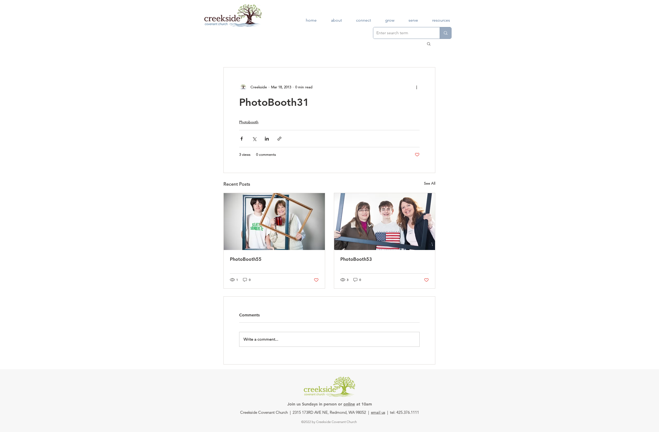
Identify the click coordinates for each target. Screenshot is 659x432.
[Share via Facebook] (241, 138)
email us (378, 412)
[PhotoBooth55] (274, 221)
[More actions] (416, 87)
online (349, 404)
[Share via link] (279, 138)
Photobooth (248, 122)
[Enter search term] (445, 33)
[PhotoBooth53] (384, 221)
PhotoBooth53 (356, 259)
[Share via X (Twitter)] (254, 138)
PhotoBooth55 (246, 259)
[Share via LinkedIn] (266, 138)
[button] (428, 43)
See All (429, 183)
